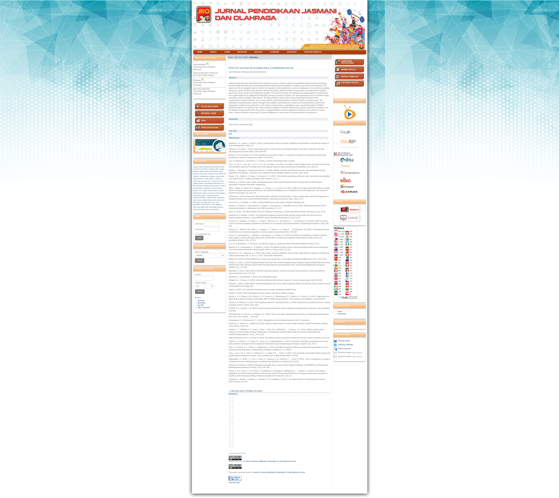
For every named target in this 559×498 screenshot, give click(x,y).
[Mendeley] (349, 213)
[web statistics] (235, 480)
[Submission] (349, 72)
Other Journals (203, 308)
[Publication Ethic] (209, 130)
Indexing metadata (345, 345)
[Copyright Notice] (349, 86)
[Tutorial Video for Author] (349, 119)
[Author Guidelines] (349, 65)
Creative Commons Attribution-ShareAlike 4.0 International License (269, 461)
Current (274, 52)
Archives (292, 52)
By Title (201, 305)
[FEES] (209, 123)
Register (242, 52)
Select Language (201, 252)
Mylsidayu (254, 57)
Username (199, 224)
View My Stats (234, 483)
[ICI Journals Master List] (344, 156)
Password (199, 229)
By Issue (201, 301)
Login (227, 52)
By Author (201, 303)
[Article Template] (349, 79)
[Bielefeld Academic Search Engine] (345, 168)
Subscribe (342, 314)
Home (200, 52)
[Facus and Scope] (209, 109)
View (340, 311)
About (213, 52)
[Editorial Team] (209, 116)
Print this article (344, 341)
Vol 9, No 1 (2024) (241, 57)
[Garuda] (349, 194)
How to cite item (344, 349)
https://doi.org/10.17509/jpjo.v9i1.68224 (247, 391)
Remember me (204, 234)
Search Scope (200, 283)
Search (198, 274)
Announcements (313, 52)
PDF (230, 134)
